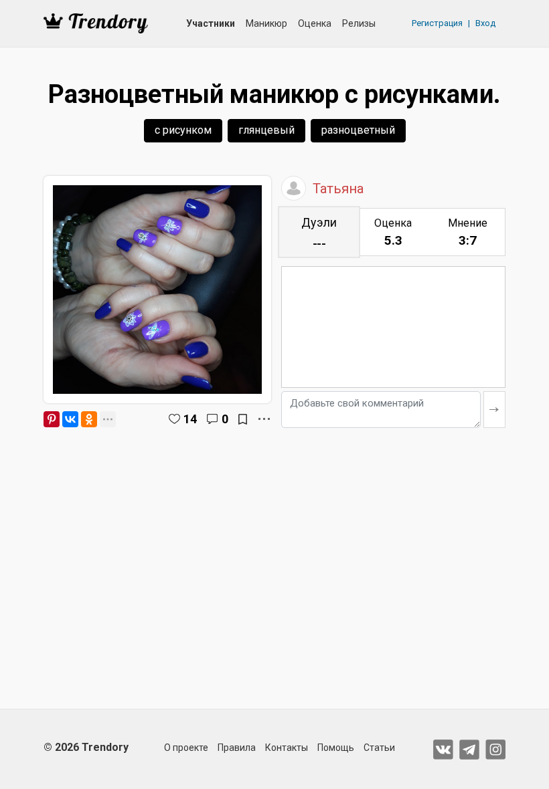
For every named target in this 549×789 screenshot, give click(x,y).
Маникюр (266, 23)
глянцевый (266, 130)
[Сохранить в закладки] (242, 419)
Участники (210, 23)
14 (190, 419)
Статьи (379, 747)
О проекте (186, 747)
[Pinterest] (52, 419)
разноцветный (358, 130)
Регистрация (437, 23)
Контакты (286, 747)
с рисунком (183, 130)
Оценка (314, 23)
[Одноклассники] (89, 419)
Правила (237, 747)
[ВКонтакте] (70, 419)
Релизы (359, 23)
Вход (485, 23)
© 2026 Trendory (86, 747)
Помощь (335, 747)
